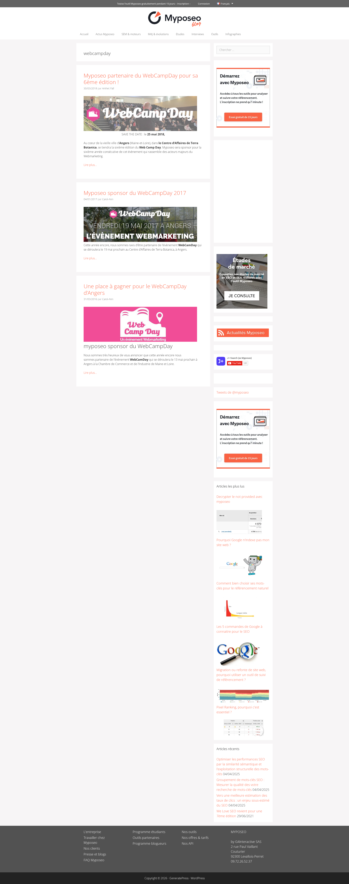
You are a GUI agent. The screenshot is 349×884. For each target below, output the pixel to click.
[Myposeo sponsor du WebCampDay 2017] (140, 241)
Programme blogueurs (149, 843)
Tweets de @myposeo (232, 392)
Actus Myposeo (105, 34)
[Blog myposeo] (174, 19)
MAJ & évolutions (158, 34)
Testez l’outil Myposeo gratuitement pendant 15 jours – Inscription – (154, 3)
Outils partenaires (146, 837)
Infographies (233, 34)
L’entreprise (92, 832)
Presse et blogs (95, 854)
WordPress (198, 878)
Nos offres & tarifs (195, 837)
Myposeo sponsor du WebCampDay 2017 (135, 193)
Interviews (198, 34)
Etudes (180, 34)
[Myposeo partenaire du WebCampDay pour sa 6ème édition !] (140, 130)
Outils (214, 34)
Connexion (204, 3)
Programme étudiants (149, 832)
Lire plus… (90, 165)
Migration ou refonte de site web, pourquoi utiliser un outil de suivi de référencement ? (241, 675)
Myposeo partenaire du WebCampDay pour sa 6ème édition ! (141, 79)
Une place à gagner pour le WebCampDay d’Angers (135, 289)
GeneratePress (178, 878)
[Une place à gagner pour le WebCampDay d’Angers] (140, 341)
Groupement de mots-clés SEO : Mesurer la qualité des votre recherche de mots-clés (240, 785)
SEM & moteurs (131, 34)
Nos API (187, 843)
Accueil (84, 34)
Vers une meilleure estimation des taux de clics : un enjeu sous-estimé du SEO (242, 800)
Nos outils (189, 832)
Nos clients (92, 848)
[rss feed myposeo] (242, 336)
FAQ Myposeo (94, 860)
